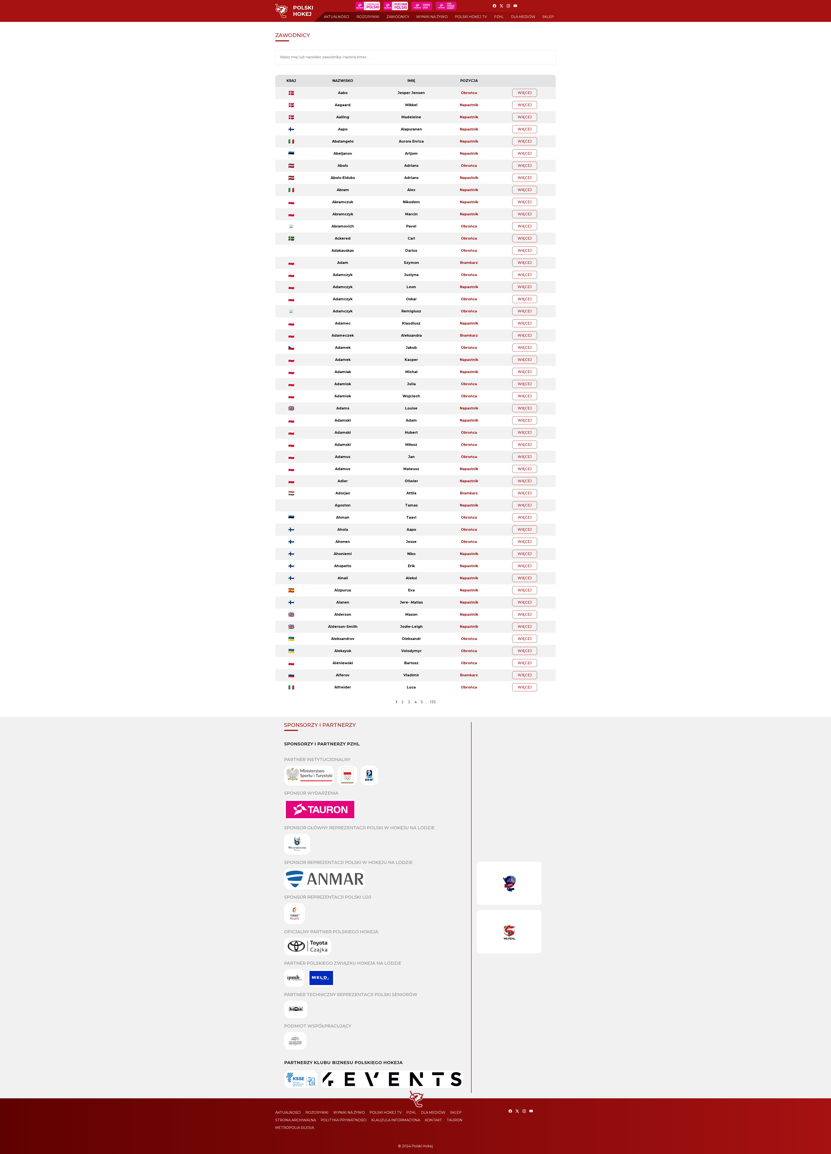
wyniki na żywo (432, 17)
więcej (525, 93)
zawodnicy (398, 17)
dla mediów (523, 17)
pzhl (499, 17)
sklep (548, 17)
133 (433, 702)
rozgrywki (367, 17)
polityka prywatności (344, 1120)
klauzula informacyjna (395, 1120)
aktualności (336, 17)
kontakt (433, 1120)
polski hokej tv (471, 17)
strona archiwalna (295, 1120)
